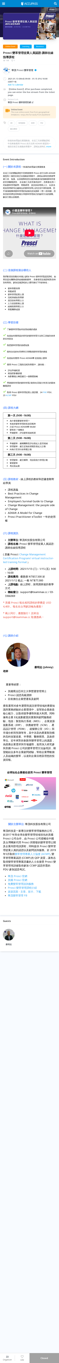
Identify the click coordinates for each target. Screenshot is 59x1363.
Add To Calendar (15, 84)
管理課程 (21, 123)
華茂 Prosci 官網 (17, 876)
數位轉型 (13, 129)
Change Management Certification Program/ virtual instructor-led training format (28, 558)
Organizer (7, 1359)
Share (51, 9)
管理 (33, 123)
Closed (44, 1358)
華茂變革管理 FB (17, 895)
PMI (45, 392)
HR (11, 123)
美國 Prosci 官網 (17, 880)
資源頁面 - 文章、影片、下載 (24, 891)
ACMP (9, 395)
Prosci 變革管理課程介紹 (22, 887)
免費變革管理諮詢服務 (21, 884)
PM (41, 123)
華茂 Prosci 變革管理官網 (19, 102)
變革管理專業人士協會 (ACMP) (32, 854)
